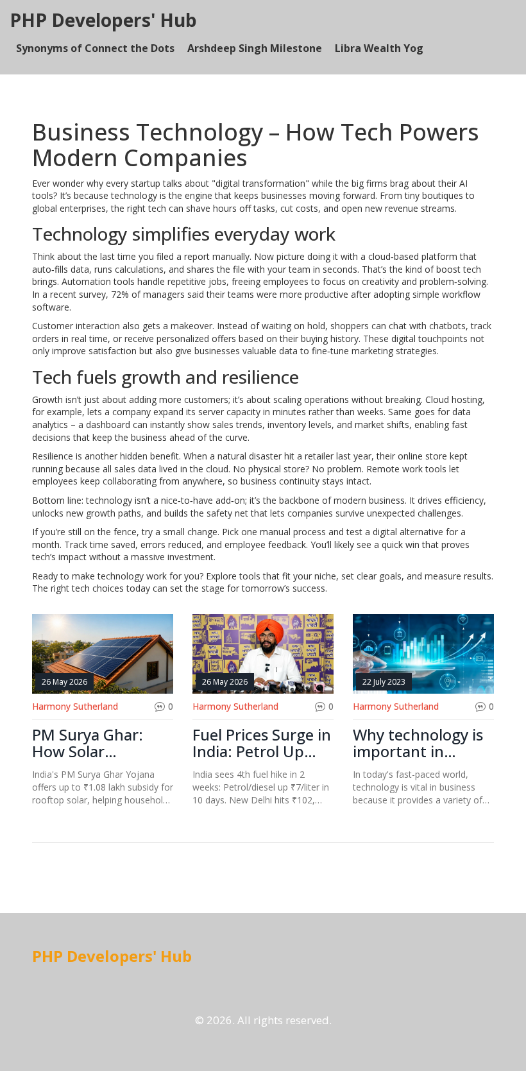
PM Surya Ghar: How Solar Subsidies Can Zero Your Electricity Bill (99, 743)
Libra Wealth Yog (379, 48)
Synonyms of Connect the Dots (95, 48)
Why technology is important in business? (418, 743)
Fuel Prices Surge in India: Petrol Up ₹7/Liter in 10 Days (261, 743)
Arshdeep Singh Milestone (254, 48)
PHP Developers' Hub (103, 20)
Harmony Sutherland (75, 706)
